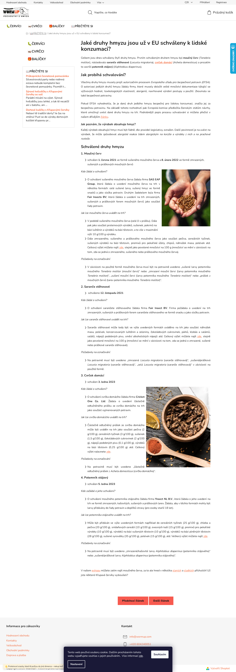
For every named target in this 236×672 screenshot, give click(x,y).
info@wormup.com (140, 637)
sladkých (189, 570)
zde (141, 656)
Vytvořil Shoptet (220, 668)
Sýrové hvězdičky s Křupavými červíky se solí (44, 93)
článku (104, 117)
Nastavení (76, 664)
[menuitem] (13, 26)
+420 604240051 (140, 644)
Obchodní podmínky (80, 2)
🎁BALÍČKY (36, 59)
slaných (177, 570)
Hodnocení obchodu (16, 2)
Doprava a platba (16, 655)
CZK (187, 2)
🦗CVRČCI (35, 51)
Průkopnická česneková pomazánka (47, 76)
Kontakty (38, 2)
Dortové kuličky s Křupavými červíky (47, 110)
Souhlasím (160, 654)
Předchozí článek (133, 601)
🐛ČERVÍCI (36, 43)
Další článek (161, 601)
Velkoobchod (56, 2)
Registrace (221, 2)
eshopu (96, 570)
